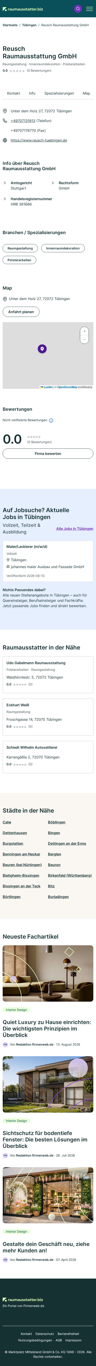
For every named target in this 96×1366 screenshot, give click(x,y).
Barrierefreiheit (68, 1334)
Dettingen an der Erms (67, 843)
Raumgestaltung (20, 248)
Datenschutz (44, 1334)
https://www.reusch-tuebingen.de (39, 140)
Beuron (54, 865)
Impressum (73, 1340)
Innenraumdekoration (63, 248)
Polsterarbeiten (19, 260)
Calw (7, 822)
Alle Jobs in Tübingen (74, 528)
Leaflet (48, 387)
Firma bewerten (48, 453)
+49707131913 (23, 120)
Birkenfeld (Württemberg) (70, 875)
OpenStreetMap (67, 387)
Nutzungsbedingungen (35, 1340)
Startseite (10, 25)
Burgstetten (13, 843)
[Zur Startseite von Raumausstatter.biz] (23, 8)
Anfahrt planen (21, 312)
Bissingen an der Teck (21, 886)
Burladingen (58, 896)
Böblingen (56, 822)
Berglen (54, 854)
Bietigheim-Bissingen (21, 875)
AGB (59, 1340)
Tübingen (29, 25)
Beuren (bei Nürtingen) (22, 865)
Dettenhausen (15, 833)
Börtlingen (12, 896)
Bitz (51, 886)
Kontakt (26, 1334)
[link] (48, 561)
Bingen (54, 833)
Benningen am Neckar (21, 854)
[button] (78, 9)
